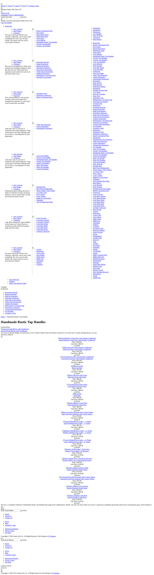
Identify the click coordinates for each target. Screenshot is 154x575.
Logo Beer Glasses (42, 220)
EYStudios (52, 536)
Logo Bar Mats (98, 69)
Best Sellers (17, 31)
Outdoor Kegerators (43, 73)
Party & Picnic (98, 36)
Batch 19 (96, 240)
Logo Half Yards (41, 228)
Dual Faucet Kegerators (44, 70)
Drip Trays (96, 96)
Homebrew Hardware (43, 95)
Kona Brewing (14, 280)
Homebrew (96, 30)
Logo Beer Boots (42, 229)
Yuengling (39, 261)
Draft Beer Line (98, 98)
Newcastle (96, 268)
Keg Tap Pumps (98, 73)
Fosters (95, 249)
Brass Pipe (77, 396)
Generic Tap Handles (43, 46)
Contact (16, 6)
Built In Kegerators (42, 66)
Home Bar (8, 26)
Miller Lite (39, 259)
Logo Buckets (97, 64)
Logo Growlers (41, 218)
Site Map (8, 533)
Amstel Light (97, 238)
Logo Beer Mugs (42, 226)
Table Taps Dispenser (43, 125)
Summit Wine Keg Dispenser (102, 139)
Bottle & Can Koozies (43, 198)
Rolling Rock (97, 266)
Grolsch (95, 244)
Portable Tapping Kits (100, 90)
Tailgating (39, 200)
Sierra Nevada (97, 232)
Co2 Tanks (96, 92)
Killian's (39, 262)
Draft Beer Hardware (43, 68)
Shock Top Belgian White (17, 283)
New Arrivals (17, 29)
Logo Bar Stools (98, 68)
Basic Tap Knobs (42, 165)
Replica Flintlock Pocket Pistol (77, 488)
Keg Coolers (40, 194)
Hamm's (12, 281)
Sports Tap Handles (42, 163)
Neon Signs (40, 38)
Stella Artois (40, 257)
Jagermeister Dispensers (44, 128)
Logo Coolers (41, 196)
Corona (38, 249)
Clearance (16, 33)
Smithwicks (97, 278)
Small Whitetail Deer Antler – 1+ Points (77, 423)
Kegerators (96, 28)
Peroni (95, 276)
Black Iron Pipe (77, 368)
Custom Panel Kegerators (101, 124)
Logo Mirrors (40, 40)
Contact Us (8, 518)
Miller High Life (98, 257)
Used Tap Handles (42, 169)
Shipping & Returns (11, 529)
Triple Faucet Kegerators (44, 72)
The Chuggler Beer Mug (44, 202)
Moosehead (97, 274)
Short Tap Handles (42, 167)
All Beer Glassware (42, 231)
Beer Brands (97, 39)
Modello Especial (99, 259)
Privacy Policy (10, 531)
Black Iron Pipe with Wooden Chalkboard (77, 349)
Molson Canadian (99, 230)
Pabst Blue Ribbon (99, 264)
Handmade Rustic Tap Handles (46, 42)
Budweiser (40, 251)
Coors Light (40, 253)
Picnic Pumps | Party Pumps (45, 191)
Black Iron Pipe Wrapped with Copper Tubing (77, 414)
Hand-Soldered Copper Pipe (77, 405)
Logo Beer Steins (42, 224)
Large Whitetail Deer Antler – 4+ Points (77, 442)
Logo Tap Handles (42, 156)
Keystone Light (98, 228)
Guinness (39, 264)
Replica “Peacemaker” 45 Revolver (77, 451)
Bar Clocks (40, 33)
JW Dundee (97, 251)
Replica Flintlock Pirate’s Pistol (77, 470)
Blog (6, 523)
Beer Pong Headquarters (44, 189)
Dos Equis (96, 245)
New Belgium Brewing (101, 272)
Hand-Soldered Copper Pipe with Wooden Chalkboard (77, 340)
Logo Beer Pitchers (42, 222)
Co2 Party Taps (41, 192)
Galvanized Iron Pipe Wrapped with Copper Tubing (77, 479)
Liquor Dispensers (42, 126)
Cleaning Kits (97, 104)
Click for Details (6, 23)
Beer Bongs (97, 183)
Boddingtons (97, 236)
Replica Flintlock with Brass (77, 497)
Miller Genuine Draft (100, 255)
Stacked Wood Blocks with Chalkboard (14, 331)
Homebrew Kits (41, 93)
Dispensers (96, 32)
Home (3, 6)
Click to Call (5, 13)
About (9, 6)
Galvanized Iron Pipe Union (77, 386)
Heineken (96, 247)
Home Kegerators (42, 64)
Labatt (95, 253)
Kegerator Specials (42, 62)
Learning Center (33, 6)
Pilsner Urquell (98, 270)
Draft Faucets (97, 85)
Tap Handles (97, 34)
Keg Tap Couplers (99, 94)
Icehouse (96, 262)
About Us (8, 516)
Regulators (96, 88)
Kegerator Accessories (43, 77)
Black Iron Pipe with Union (77, 377)
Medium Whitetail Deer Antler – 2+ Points (77, 433)
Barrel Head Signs (42, 35)
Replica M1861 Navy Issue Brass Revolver (77, 460)
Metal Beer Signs (42, 36)
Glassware (96, 37)
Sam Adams (40, 255)
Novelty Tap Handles (43, 44)
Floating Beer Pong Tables (102, 189)
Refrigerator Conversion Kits (46, 75)
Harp (94, 242)
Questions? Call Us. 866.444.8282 (12, 15)
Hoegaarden (97, 261)
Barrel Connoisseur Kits (44, 31)
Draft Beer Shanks (99, 86)
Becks (95, 234)
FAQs (24, 6)
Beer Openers (97, 66)
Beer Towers (97, 83)
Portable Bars (40, 187)
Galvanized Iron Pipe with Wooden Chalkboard (77, 359)
